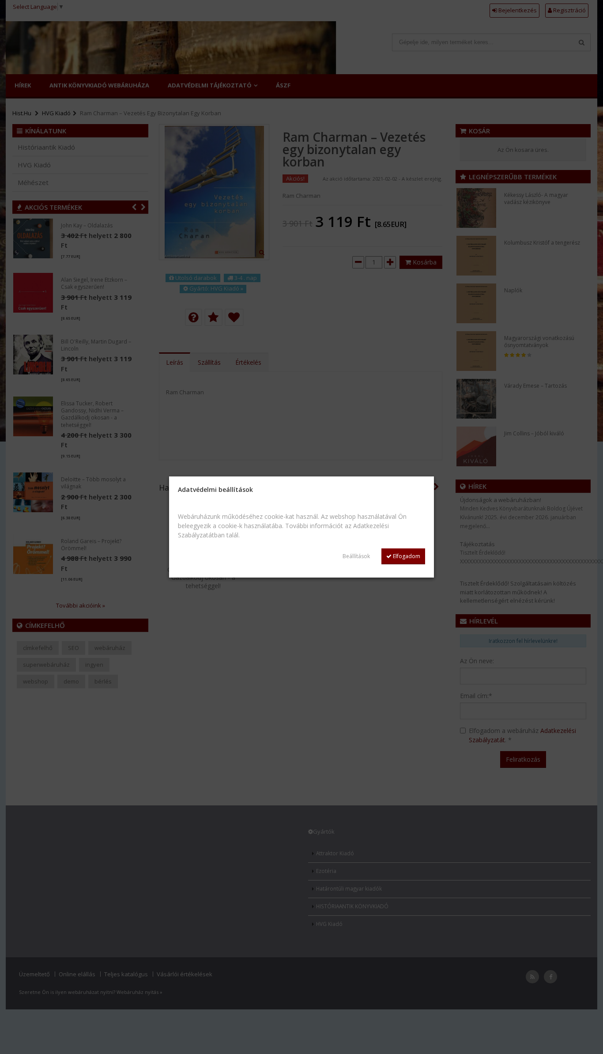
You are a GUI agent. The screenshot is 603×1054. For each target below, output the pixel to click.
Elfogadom (406, 556)
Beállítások (356, 556)
